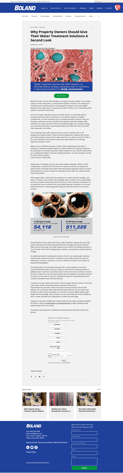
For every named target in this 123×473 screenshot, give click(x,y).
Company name (78, 443)
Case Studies (44, 16)
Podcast (34, 16)
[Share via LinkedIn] (39, 376)
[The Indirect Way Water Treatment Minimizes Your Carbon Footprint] (89, 399)
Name (75, 430)
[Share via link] (43, 376)
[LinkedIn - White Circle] (27, 447)
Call (27, 431)
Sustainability (57, 16)
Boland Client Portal (43, 1)
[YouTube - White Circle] (32, 447)
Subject (73, 449)
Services (68, 16)
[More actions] (91, 27)
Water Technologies (36, 371)
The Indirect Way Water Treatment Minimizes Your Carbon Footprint (87, 410)
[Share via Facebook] (31, 376)
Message (73, 456)
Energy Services (80, 16)
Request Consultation (17, 1)
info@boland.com (36, 433)
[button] (98, 16)
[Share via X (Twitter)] (35, 376)
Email (75, 436)
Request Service (31, 1)
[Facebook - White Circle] (36, 447)
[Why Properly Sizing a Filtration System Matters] (34, 399)
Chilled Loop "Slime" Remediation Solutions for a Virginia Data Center (61, 410)
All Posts (25, 16)
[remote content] (61, 341)
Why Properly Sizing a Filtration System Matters (34, 410)
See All (99, 389)
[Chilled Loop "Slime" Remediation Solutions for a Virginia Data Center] (61, 399)
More (91, 16)
